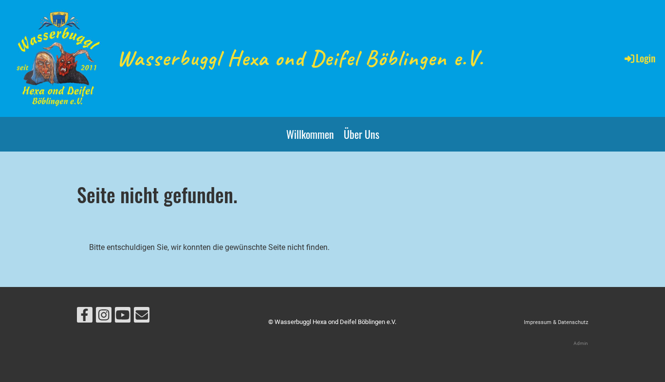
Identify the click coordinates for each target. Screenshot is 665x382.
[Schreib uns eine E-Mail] (141, 317)
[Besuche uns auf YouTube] (122, 317)
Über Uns (361, 134)
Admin (580, 343)
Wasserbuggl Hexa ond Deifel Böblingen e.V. (300, 58)
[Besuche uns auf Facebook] (84, 317)
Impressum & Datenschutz (556, 322)
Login (645, 58)
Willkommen (310, 134)
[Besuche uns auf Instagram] (103, 317)
